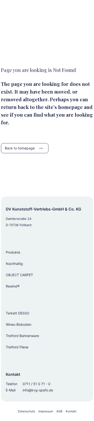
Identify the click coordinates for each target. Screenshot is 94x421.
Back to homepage (20, 148)
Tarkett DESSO (17, 313)
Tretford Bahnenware (22, 336)
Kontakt (71, 411)
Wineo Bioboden (18, 324)
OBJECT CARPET (19, 275)
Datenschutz (26, 411)
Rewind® (13, 286)
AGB (59, 411)
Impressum (46, 411)
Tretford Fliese (17, 347)
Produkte (13, 252)
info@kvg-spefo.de (38, 390)
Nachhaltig (14, 264)
